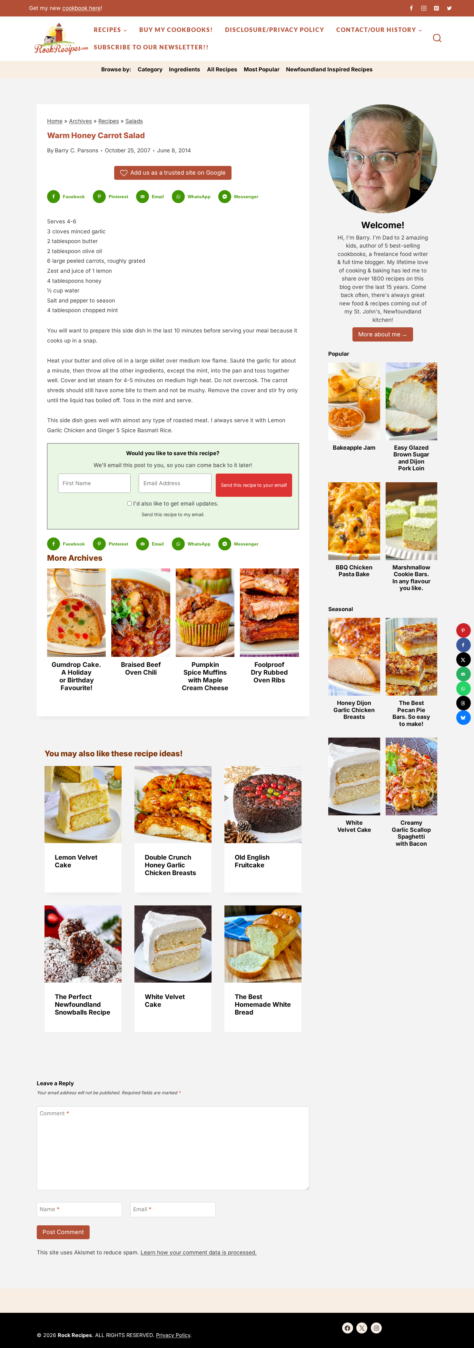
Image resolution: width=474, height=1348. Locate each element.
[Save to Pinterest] (463, 630)
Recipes (108, 121)
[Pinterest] (436, 8)
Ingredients (184, 69)
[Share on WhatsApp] (463, 688)
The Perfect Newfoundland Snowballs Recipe (82, 1004)
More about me (379, 334)
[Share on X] (463, 659)
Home (55, 121)
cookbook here (81, 8)
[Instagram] (424, 8)
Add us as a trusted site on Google (178, 172)
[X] (449, 8)
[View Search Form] (437, 39)
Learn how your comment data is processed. (199, 1252)
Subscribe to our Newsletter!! (151, 47)
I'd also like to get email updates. (176, 503)
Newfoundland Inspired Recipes (329, 69)
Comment (54, 1113)
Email (142, 1209)
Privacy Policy (173, 1335)
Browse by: (116, 69)
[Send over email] (463, 674)
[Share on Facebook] (463, 645)
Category (150, 69)
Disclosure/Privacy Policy (274, 29)
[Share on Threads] (463, 703)
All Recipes (222, 69)
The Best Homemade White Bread (263, 1004)
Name (50, 1209)
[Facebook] (411, 8)
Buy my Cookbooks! (176, 29)
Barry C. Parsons (76, 150)
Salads (134, 121)
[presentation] (83, 804)
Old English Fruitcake (252, 861)
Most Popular (262, 69)
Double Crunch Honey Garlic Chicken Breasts (170, 865)
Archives (80, 121)
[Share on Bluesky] (463, 717)
